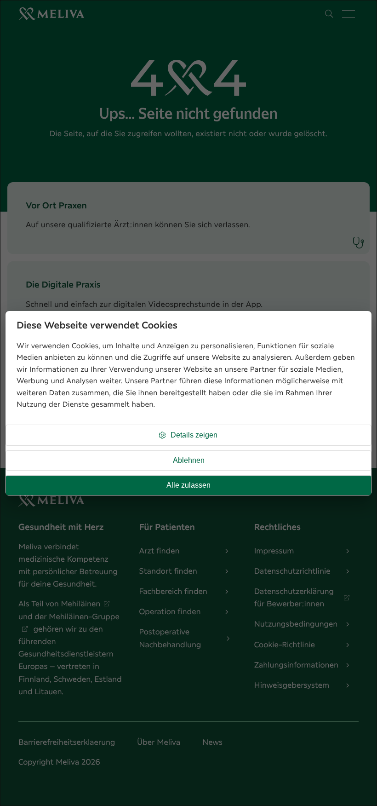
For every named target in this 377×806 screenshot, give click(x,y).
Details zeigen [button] (194, 435)
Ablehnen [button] (189, 460)
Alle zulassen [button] (188, 485)
